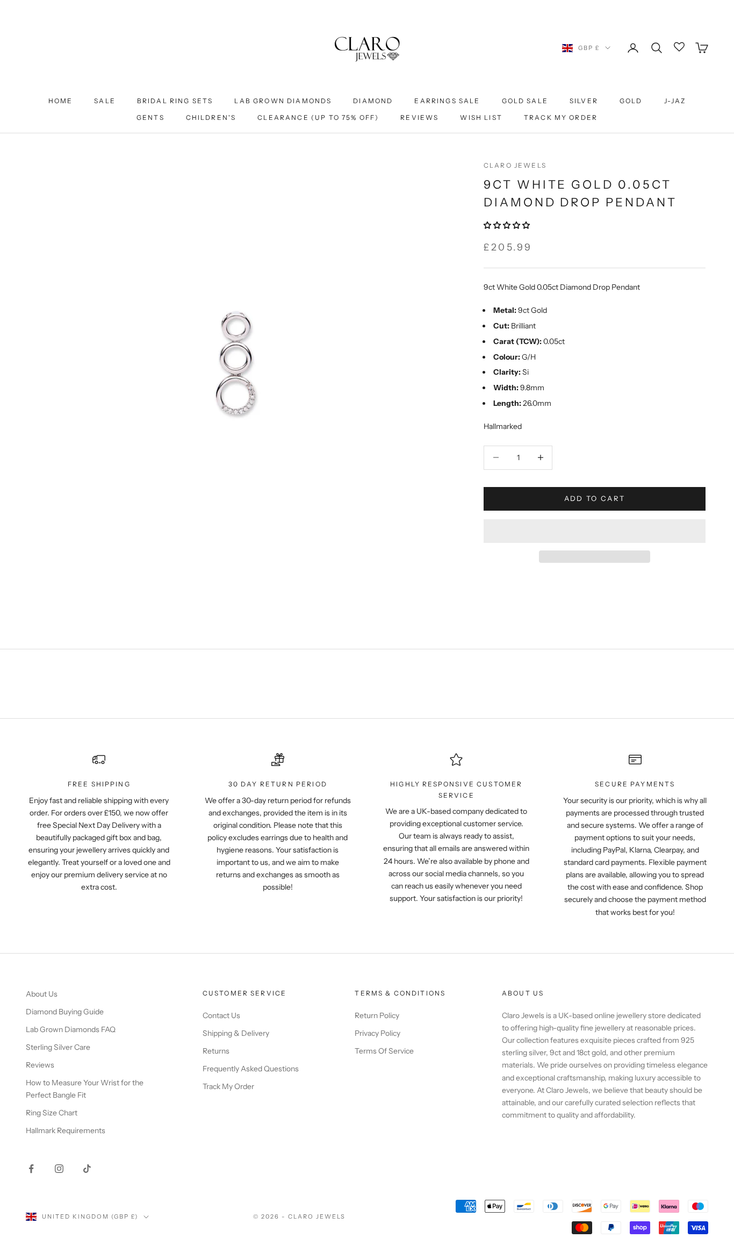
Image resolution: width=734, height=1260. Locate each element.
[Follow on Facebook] (31, 1168)
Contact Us (221, 1015)
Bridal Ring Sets (175, 101)
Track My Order (561, 117)
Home (60, 101)
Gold (631, 101)
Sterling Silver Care (58, 1047)
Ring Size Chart (51, 1113)
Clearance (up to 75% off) (318, 117)
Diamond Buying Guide (65, 1011)
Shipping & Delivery (236, 1033)
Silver (584, 101)
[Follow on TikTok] (87, 1168)
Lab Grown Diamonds (283, 101)
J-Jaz (675, 101)
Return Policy (377, 1015)
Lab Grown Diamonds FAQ (71, 1029)
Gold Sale (525, 101)
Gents (150, 117)
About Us (41, 994)
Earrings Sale (447, 101)
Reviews (419, 117)
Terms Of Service (384, 1051)
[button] (507, 225)
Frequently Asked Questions (251, 1068)
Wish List (481, 117)
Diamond (373, 101)
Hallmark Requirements (65, 1130)
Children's (211, 117)
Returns (216, 1051)
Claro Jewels (515, 165)
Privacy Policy (377, 1033)
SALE (105, 101)
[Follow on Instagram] (59, 1168)
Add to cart (594, 498)
